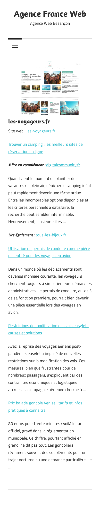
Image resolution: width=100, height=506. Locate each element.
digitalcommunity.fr (63, 165)
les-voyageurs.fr (40, 131)
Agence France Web (50, 13)
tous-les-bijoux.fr (51, 235)
